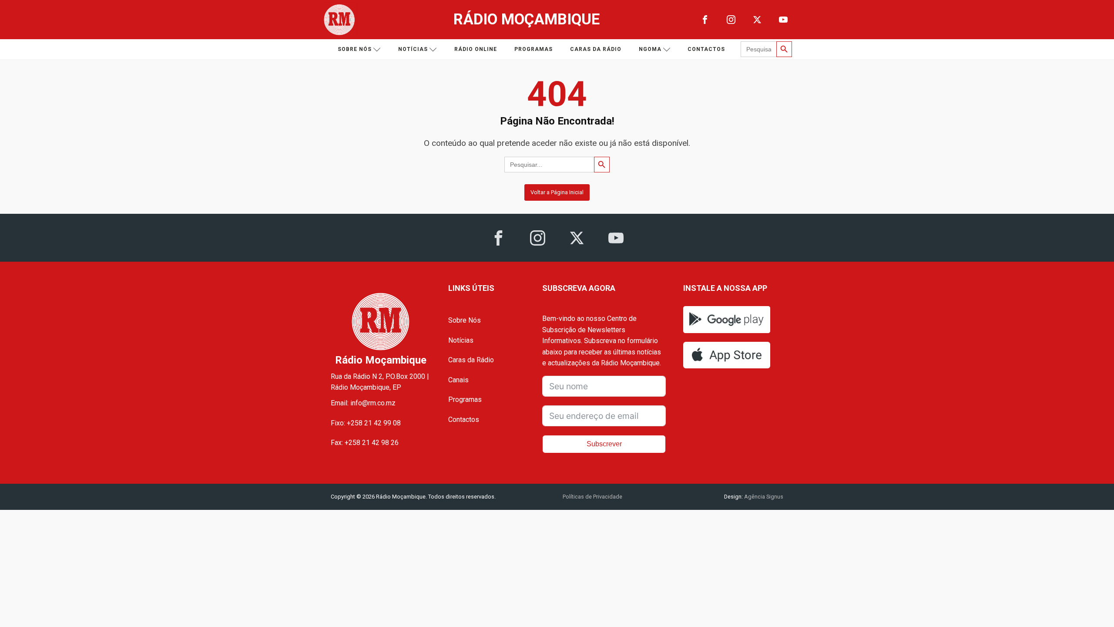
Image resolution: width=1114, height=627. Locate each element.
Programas (533, 49)
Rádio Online (475, 49)
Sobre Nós (464, 320)
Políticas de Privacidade (592, 496)
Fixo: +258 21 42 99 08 (366, 423)
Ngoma (650, 49)
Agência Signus (763, 496)
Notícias (413, 49)
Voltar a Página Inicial (557, 192)
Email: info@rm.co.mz (363, 403)
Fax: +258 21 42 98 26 (365, 442)
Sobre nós (355, 49)
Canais (458, 380)
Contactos (706, 49)
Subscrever (604, 444)
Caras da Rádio (595, 49)
